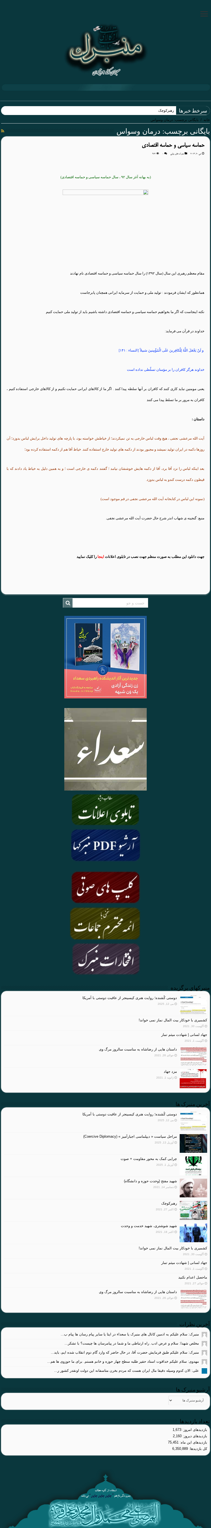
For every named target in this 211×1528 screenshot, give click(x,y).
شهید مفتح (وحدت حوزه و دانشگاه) (150, 1181)
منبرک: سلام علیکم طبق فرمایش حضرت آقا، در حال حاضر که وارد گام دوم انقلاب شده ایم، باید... (125, 1352)
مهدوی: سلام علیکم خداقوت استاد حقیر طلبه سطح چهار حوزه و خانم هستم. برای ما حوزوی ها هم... (123, 1361)
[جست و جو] (68, 603)
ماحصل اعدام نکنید (192, 1277)
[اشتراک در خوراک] (2, 131)
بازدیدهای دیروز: (194, 1436)
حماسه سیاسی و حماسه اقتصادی (173, 145)
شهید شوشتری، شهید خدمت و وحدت (149, 1226)
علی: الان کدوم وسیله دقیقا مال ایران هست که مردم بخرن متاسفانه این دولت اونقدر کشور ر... (126, 1370)
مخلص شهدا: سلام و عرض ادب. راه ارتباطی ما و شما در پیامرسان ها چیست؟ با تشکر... (132, 1343)
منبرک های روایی (177, 153)
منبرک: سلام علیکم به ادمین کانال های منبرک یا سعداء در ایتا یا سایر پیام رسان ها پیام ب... (130, 1334)
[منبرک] (105, 49)
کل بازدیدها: (197, 1449)
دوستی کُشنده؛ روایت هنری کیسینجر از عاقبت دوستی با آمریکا (129, 998)
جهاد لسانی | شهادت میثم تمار (184, 1035)
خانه (207, 120)
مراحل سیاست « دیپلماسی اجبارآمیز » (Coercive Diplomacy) (130, 1136)
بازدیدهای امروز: (194, 1430)
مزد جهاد (170, 1071)
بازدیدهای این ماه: (193, 1442)
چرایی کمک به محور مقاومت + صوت (149, 1159)
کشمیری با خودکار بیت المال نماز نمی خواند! (173, 1020)
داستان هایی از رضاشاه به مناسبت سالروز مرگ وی (138, 1049)
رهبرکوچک (166, 110)
